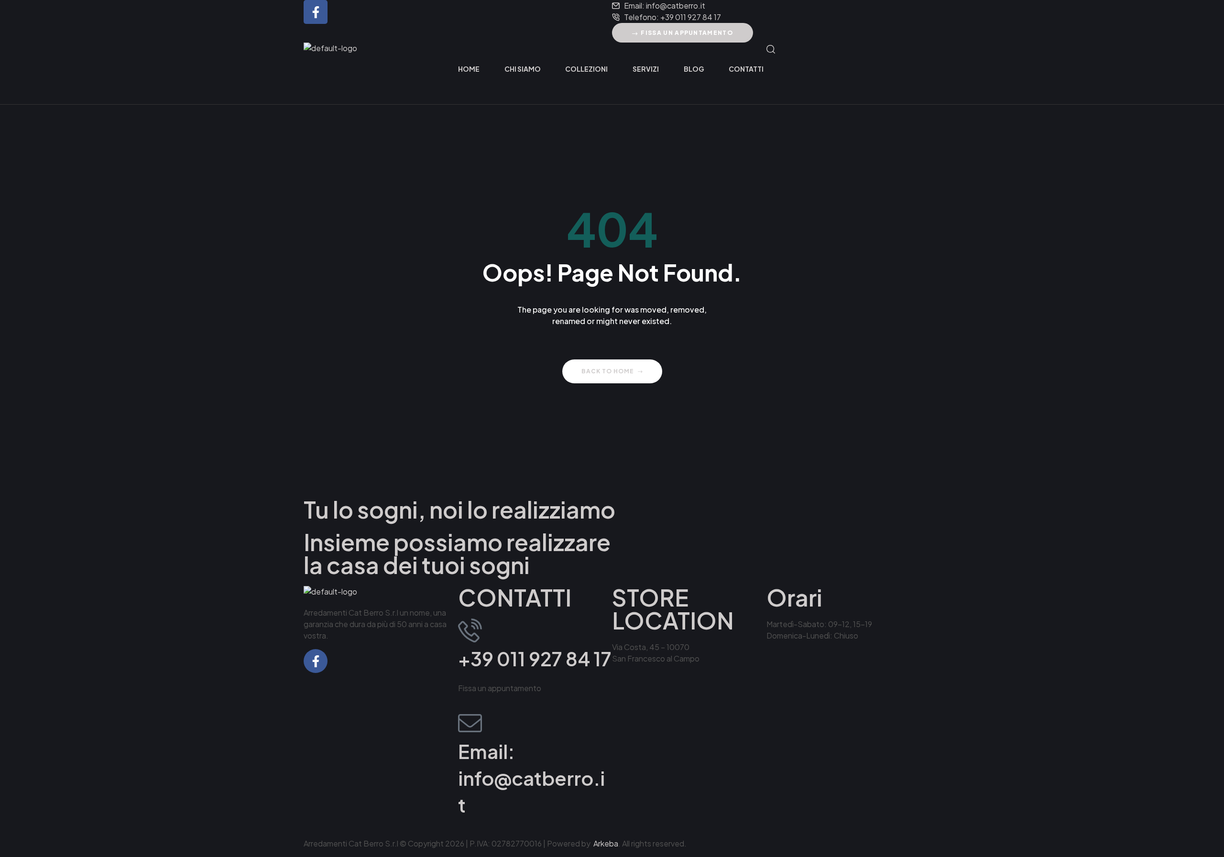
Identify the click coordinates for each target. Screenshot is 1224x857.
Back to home (607, 371)
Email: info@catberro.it (531, 778)
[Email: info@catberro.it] (470, 723)
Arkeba (605, 843)
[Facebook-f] (316, 12)
